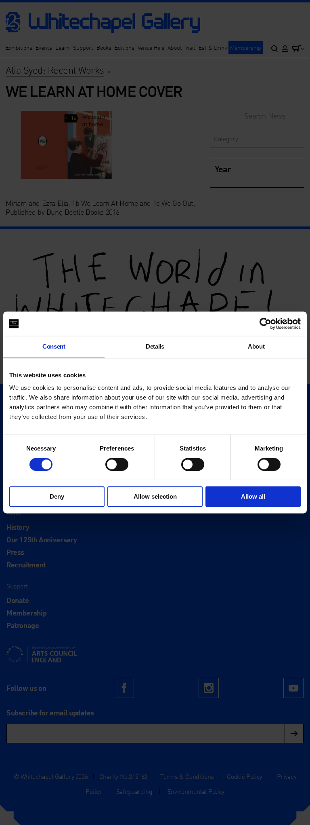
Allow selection (155, 496)
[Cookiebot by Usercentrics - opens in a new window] (265, 323)
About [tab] (256, 346)
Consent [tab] (53, 346)
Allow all (253, 496)
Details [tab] (155, 346)
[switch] (116, 464)
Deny (57, 496)
